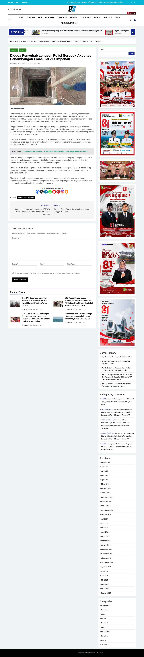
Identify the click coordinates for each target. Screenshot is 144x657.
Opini (103, 627)
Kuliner (103, 619)
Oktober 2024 (106, 558)
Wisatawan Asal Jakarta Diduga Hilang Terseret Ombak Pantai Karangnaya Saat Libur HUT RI (78, 316)
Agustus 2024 (106, 567)
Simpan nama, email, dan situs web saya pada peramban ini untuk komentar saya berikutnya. (47, 273)
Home (21, 17)
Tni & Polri (107, 17)
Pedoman (100, 653)
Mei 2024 (104, 580)
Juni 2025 (104, 523)
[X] (42, 192)
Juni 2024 (104, 576)
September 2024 (107, 562)
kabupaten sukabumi (26, 197)
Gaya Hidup (49, 17)
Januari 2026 (105, 493)
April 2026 (104, 480)
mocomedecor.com (108, 420)
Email (42, 264)
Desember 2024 (106, 549)
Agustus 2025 (106, 515)
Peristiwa (31, 17)
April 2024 (104, 584)
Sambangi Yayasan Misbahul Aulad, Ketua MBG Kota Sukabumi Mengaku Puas (117, 402)
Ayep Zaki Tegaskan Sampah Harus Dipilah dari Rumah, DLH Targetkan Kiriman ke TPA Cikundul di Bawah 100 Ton (85, 2)
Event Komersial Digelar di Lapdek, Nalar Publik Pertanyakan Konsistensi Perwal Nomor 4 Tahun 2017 (117, 412)
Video (117, 17)
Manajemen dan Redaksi (86, 653)
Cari (101, 49)
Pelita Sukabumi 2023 (69, 23)
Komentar (16, 238)
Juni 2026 (104, 471)
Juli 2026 (104, 467)
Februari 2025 (106, 541)
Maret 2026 (105, 484)
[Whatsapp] (50, 192)
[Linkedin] (46, 192)
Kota (40, 17)
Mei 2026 (104, 475)
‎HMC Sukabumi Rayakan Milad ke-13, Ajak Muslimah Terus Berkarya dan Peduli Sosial (116, 447)
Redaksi (14, 64)
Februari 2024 (106, 593)
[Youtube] (54, 192)
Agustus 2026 (106, 462)
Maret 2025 (105, 536)
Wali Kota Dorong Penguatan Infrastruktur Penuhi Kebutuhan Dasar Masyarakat (48, 31)
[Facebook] (38, 192)
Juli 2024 (104, 571)
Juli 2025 (104, 519)
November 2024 (106, 554)
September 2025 (107, 510)
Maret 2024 (105, 589)
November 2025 (106, 501)
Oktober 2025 (106, 506)
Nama (15, 264)
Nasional (73, 17)
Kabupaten (62, 17)
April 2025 (104, 532)
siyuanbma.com (107, 409)
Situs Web (71, 264)
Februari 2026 (106, 488)
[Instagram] (62, 192)
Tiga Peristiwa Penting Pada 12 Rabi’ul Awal (117, 357)
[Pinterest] (58, 192)
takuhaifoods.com (108, 433)
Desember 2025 (106, 497)
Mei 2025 (104, 528)
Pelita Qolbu (86, 17)
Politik (97, 17)
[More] (66, 192)
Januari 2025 (105, 545)
